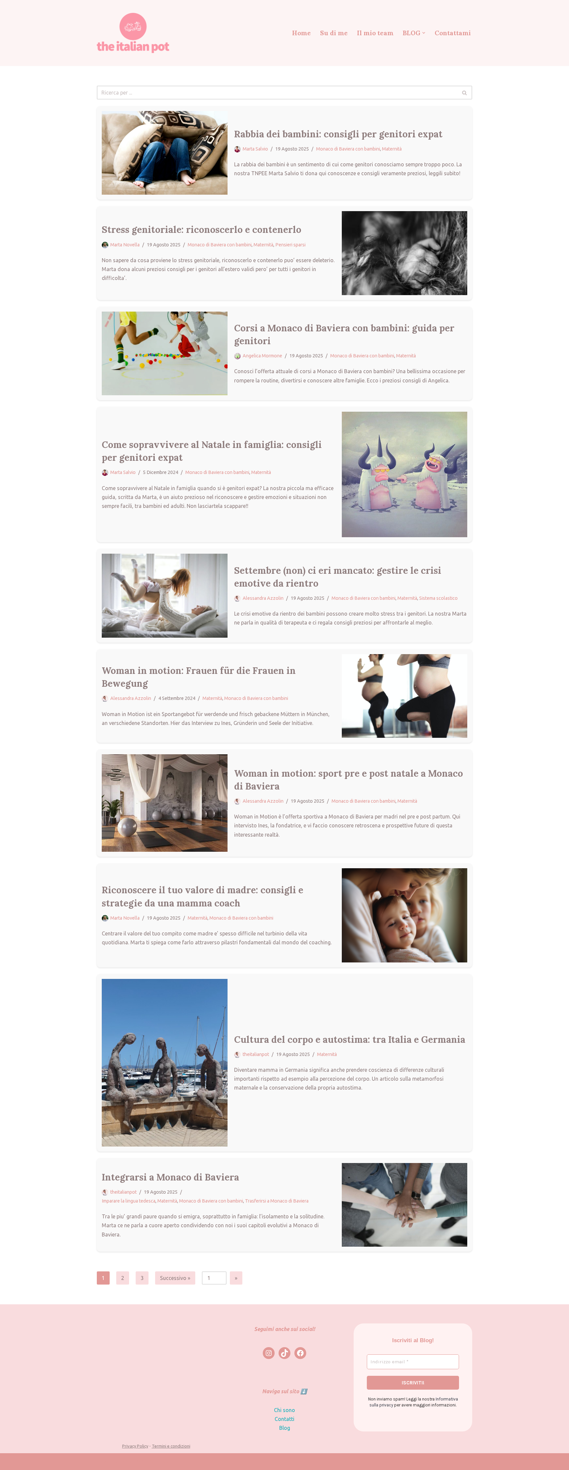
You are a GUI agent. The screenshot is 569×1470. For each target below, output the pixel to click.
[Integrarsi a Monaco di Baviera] (405, 1205)
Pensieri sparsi (290, 244)
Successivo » (175, 1278)
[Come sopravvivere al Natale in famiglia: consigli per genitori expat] (405, 475)
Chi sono (284, 1410)
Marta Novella (125, 244)
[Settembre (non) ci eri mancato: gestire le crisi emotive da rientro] (165, 595)
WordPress (155, 1461)
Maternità (392, 149)
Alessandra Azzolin (263, 598)
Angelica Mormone (262, 355)
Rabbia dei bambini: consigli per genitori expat (338, 134)
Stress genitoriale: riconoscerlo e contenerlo (201, 230)
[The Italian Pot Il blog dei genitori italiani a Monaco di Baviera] (133, 33)
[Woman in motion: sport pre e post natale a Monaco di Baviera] (165, 803)
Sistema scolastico (438, 598)
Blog (284, 1428)
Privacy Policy (135, 1446)
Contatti (284, 1419)
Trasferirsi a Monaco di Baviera (277, 1201)
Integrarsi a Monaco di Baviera (170, 1177)
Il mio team (375, 33)
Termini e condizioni (171, 1446)
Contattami (453, 33)
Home (301, 33)
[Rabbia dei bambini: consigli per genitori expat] (165, 153)
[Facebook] (300, 1353)
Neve (102, 1461)
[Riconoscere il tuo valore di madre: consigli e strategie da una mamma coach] (405, 915)
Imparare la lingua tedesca (128, 1201)
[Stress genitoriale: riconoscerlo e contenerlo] (405, 253)
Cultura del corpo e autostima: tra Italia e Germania (349, 1039)
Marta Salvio (255, 149)
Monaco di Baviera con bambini (348, 149)
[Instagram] (269, 1353)
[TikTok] (284, 1353)
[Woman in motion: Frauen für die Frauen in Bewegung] (405, 696)
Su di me (334, 33)
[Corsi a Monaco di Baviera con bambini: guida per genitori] (165, 353)
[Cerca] (464, 92)
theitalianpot (256, 1054)
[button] (423, 33)
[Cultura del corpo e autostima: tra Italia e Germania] (165, 1063)
